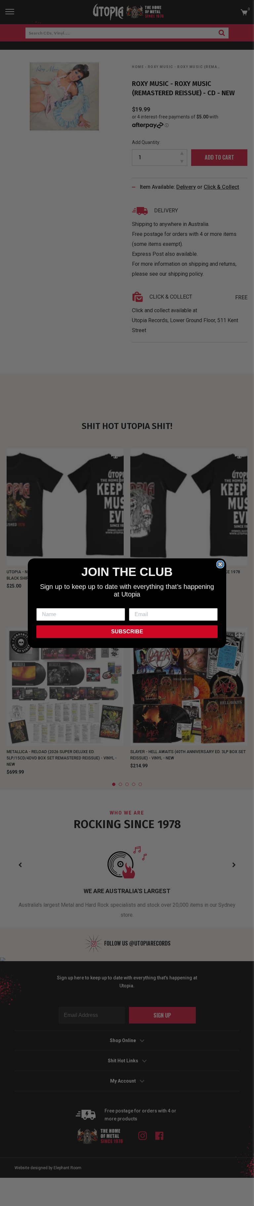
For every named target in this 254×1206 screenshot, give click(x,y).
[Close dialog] (220, 564)
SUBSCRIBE (127, 631)
